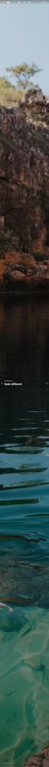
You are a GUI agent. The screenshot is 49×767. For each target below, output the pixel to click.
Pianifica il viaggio (30, 2)
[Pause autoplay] (29, 762)
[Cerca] (42, 2)
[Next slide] (47, 383)
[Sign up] (44, 2)
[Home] (6, 2)
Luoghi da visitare (19, 2)
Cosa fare (25, 2)
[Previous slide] (2, 383)
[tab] (22, 762)
